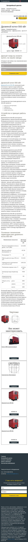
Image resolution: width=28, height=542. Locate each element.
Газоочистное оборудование (9, 375)
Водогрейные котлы (6, 30)
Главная (3, 8)
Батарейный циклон (14, 5)
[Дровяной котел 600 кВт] (14, 423)
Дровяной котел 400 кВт (7, 403)
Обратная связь (5, 3)
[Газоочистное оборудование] (14, 367)
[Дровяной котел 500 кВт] (5, 319)
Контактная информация (7, 11)
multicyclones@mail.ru (12, 474)
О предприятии (5, 1)
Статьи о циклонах (5, 10)
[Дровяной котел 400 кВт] (14, 395)
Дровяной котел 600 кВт (7, 431)
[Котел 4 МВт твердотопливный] (14, 339)
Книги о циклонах (16, 10)
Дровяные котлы (17, 30)
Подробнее (14, 358)
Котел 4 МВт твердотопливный (9, 346)
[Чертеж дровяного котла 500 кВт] (15, 319)
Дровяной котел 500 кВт (7, 85)
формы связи (11, 539)
